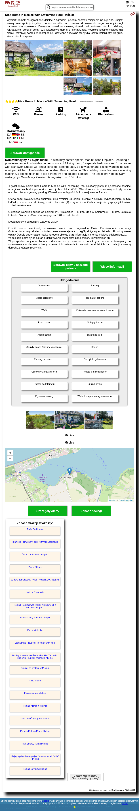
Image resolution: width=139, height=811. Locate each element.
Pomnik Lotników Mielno (35, 769)
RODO (125, 803)
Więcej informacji (112, 266)
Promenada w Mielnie (35, 693)
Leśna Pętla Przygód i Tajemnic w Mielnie (34, 643)
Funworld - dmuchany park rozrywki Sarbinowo (35, 542)
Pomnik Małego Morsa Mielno (35, 731)
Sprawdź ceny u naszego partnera (70, 266)
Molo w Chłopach (35, 592)
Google (45, 801)
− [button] (10, 458)
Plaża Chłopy (35, 567)
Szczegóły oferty (47, 511)
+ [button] (10, 453)
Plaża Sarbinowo (35, 529)
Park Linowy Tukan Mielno (35, 744)
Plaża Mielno (35, 680)
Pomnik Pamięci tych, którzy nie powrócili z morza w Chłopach (35, 606)
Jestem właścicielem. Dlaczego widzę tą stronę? (85, 777)
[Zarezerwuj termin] (132, 14)
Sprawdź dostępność (25, 152)
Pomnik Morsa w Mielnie (35, 706)
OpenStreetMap (126, 500)
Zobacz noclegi (91, 511)
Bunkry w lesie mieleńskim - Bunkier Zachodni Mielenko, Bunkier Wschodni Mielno (35, 656)
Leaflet (112, 500)
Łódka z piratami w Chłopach (35, 554)
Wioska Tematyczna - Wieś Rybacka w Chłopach (35, 580)
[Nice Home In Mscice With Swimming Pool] (34, 58)
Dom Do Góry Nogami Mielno (34, 718)
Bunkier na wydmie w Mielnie (35, 668)
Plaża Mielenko (35, 630)
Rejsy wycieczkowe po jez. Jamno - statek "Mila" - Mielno (35, 757)
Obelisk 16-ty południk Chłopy (35, 617)
